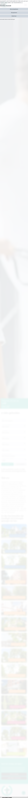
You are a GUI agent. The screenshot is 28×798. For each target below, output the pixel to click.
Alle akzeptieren (14, 9)
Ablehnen (14, 16)
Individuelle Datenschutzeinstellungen (7, 19)
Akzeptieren (14, 12)
